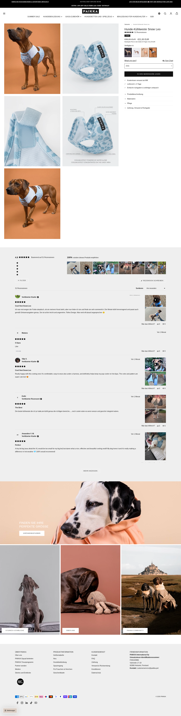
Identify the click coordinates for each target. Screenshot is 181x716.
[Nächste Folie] (164, 268)
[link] (159, 13)
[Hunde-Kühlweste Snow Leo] (153, 52)
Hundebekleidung (51, 17)
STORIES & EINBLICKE (15, 630)
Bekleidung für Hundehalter (131, 17)
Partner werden (21, 666)
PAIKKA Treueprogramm (24, 662)
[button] (4, 13)
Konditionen (96, 669)
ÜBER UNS (70, 630)
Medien (18, 669)
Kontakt (94, 655)
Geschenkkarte (59, 673)
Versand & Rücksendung (101, 666)
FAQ (93, 658)
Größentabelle (58, 655)
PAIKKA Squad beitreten (24, 658)
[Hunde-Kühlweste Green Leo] (128, 52)
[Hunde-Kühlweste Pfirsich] (144, 52)
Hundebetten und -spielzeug (98, 17)
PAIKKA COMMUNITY (135, 630)
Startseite (127, 24)
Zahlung (95, 662)
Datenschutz (96, 673)
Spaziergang (58, 666)
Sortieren (140, 288)
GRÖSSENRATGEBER (31, 533)
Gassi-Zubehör (72, 17)
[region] (116, 268)
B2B (152, 17)
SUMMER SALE (33, 17)
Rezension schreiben (154, 281)
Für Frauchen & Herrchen (62, 669)
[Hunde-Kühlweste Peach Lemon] (136, 52)
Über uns (18, 655)
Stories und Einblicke (23, 673)
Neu (54, 658)
